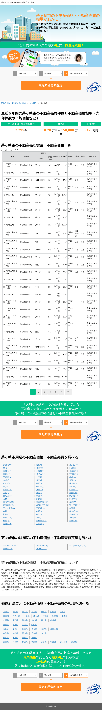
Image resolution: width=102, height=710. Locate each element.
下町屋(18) (7, 477)
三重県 (25, 625)
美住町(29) (73, 514)
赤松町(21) (40, 465)
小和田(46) (73, 471)
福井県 (53, 620)
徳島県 (6, 638)
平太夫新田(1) (9, 508)
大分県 (44, 642)
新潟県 (25, 620)
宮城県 (34, 612)
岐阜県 (15, 625)
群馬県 (64, 616)
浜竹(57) (6, 499)
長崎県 (25, 642)
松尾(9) (39, 511)
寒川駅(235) (8, 549)
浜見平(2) (73, 499)
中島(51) (6, 493)
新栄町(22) (40, 480)
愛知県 (6, 625)
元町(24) (72, 518)
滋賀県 (44, 629)
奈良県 (34, 629)
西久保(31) (7, 496)
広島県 (34, 633)
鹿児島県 (63, 642)
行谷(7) (39, 493)
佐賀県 (15, 642)
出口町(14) (73, 487)
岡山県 (25, 633)
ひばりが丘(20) (42, 505)
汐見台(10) (40, 474)
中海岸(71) (73, 490)
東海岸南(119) (42, 502)
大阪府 (6, 629)
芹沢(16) (72, 480)
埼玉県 (36, 616)
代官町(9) (7, 483)
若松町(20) (7, 524)
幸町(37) (6, 474)
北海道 (6, 612)
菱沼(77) (72, 502)
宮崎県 (53, 642)
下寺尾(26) (73, 474)
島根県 (15, 633)
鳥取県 (6, 633)
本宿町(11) (73, 508)
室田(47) (39, 518)
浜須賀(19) (73, 496)
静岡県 (34, 625)
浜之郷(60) (40, 499)
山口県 (44, 633)
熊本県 (34, 642)
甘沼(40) (6, 468)
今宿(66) (39, 468)
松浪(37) (39, 514)
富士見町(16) (74, 505)
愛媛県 (25, 638)
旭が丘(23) (73, 465)
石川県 (44, 620)
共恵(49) (39, 490)
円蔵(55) (72, 468)
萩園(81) (39, 496)
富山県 (34, 620)
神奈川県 (16, 616)
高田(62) (39, 483)
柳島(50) (6, 521)
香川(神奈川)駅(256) (77, 546)
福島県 (62, 612)
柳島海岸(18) (41, 521)
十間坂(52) (40, 477)
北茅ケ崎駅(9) (42, 546)
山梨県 (6, 620)
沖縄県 (74, 642)
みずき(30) (40, 524)
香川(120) (7, 471)
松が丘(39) (73, 511)
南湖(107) (73, 493)
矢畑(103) (73, 521)
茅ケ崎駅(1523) (9, 546)
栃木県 (55, 616)
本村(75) (6, 511)
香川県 (15, 638)
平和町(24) (40, 508)
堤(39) (5, 487)
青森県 (15, 612)
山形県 (53, 612)
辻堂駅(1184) (41, 549)
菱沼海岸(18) (8, 505)
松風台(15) (7, 514)
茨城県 (45, 616)
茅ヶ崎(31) (73, 483)
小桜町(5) (40, 471)
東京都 (6, 616)
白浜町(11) (7, 480)
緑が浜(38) (7, 518)
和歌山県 (54, 629)
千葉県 (26, 616)
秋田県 (44, 612)
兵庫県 (25, 629)
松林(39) (72, 477)
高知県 (34, 638)
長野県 (15, 620)
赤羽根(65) (7, 465)
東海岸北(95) (8, 502)
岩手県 (25, 612)
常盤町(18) (7, 490)
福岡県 (6, 642)
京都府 (15, 629)
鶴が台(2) (40, 487)
